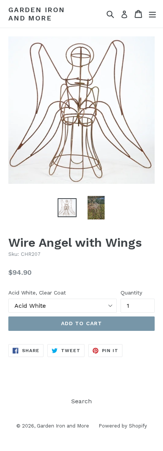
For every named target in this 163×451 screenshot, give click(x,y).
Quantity (131, 293)
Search (81, 401)
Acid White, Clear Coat (37, 293)
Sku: (13, 254)
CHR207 (31, 254)
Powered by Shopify (123, 426)
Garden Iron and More (36, 14)
